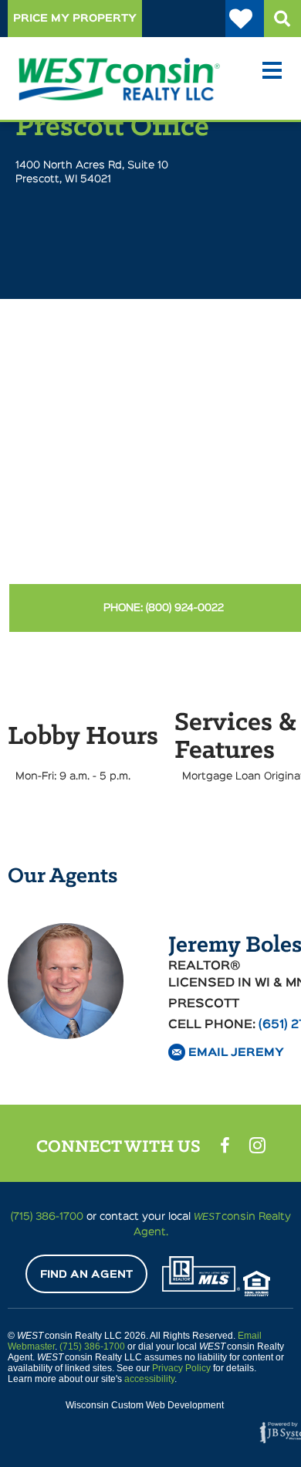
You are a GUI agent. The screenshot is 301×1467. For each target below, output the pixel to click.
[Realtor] (201, 1274)
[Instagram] (257, 1145)
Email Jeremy (236, 1053)
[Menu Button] (272, 72)
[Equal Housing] (256, 1283)
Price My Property (75, 18)
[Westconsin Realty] (77, 68)
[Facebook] (225, 1145)
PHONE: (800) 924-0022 (163, 608)
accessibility (149, 1379)
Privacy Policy (181, 1368)
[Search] (282, 18)
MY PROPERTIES (244, 18)
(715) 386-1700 (92, 1346)
